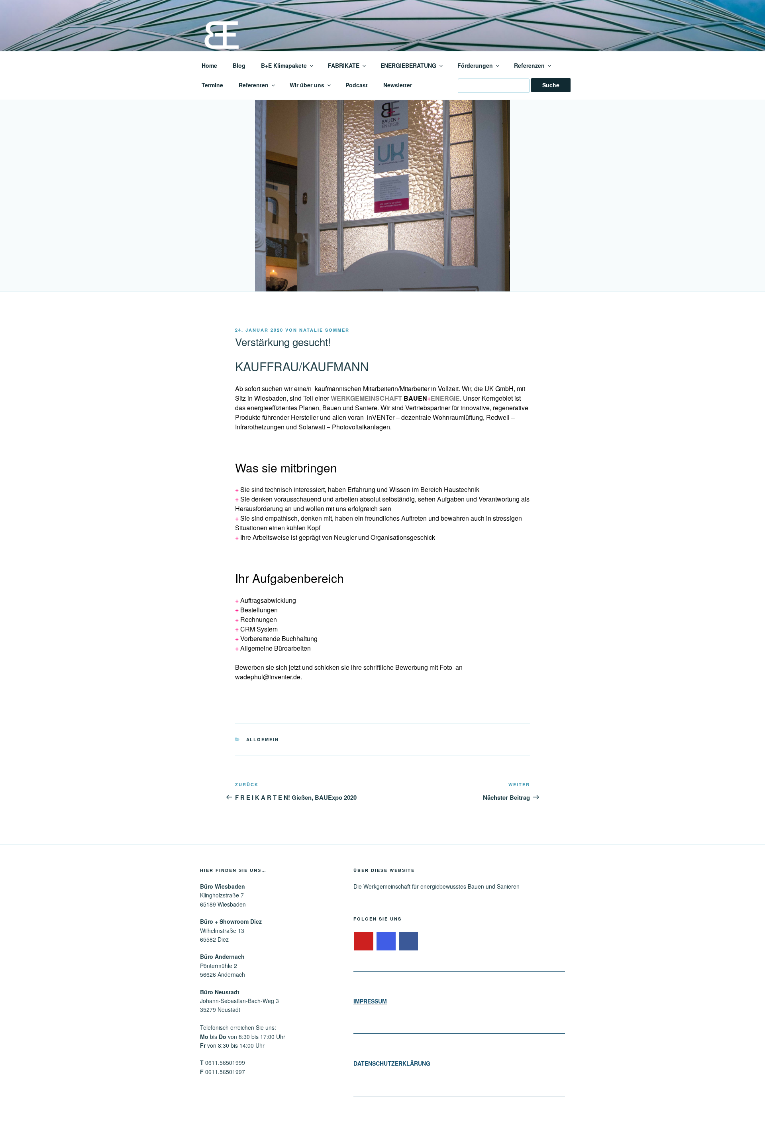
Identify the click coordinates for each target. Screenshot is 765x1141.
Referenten (254, 85)
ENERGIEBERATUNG (408, 65)
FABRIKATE (343, 65)
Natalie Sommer (324, 330)
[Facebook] (408, 941)
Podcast (356, 85)
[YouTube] (363, 941)
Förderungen (475, 65)
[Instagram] (386, 941)
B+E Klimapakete (284, 65)
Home (209, 65)
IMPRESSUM (370, 1001)
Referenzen (529, 65)
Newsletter (397, 85)
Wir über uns (307, 85)
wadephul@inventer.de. (268, 676)
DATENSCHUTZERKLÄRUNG (391, 1063)
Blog (239, 65)
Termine (212, 85)
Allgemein (262, 739)
